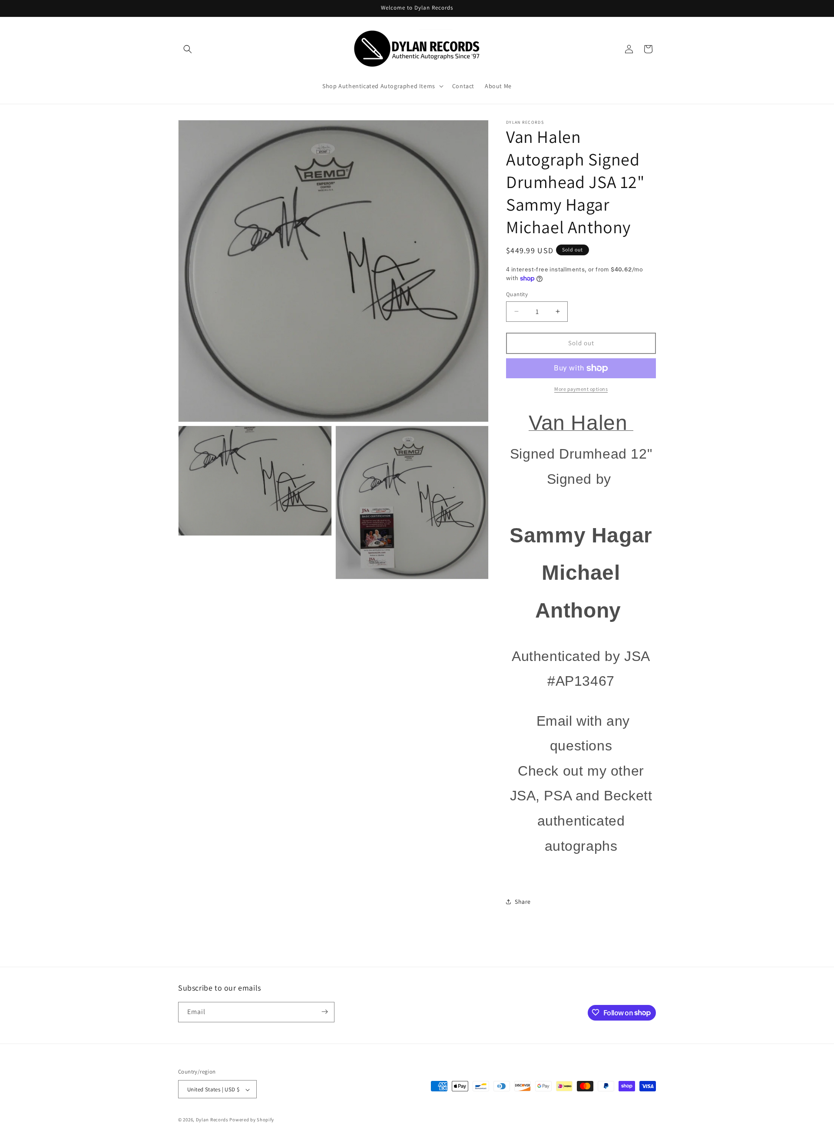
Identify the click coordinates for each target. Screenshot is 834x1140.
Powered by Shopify (251, 1120)
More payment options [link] (581, 389)
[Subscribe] (324, 1011)
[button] (187, 49)
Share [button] (523, 901)
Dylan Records (212, 1120)
